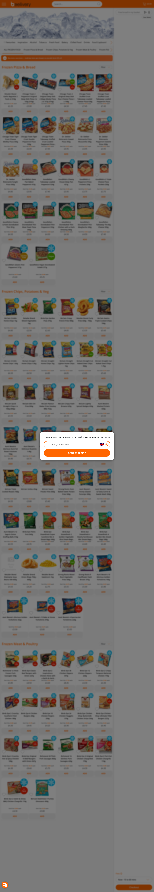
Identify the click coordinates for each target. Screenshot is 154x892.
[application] (5, 885)
